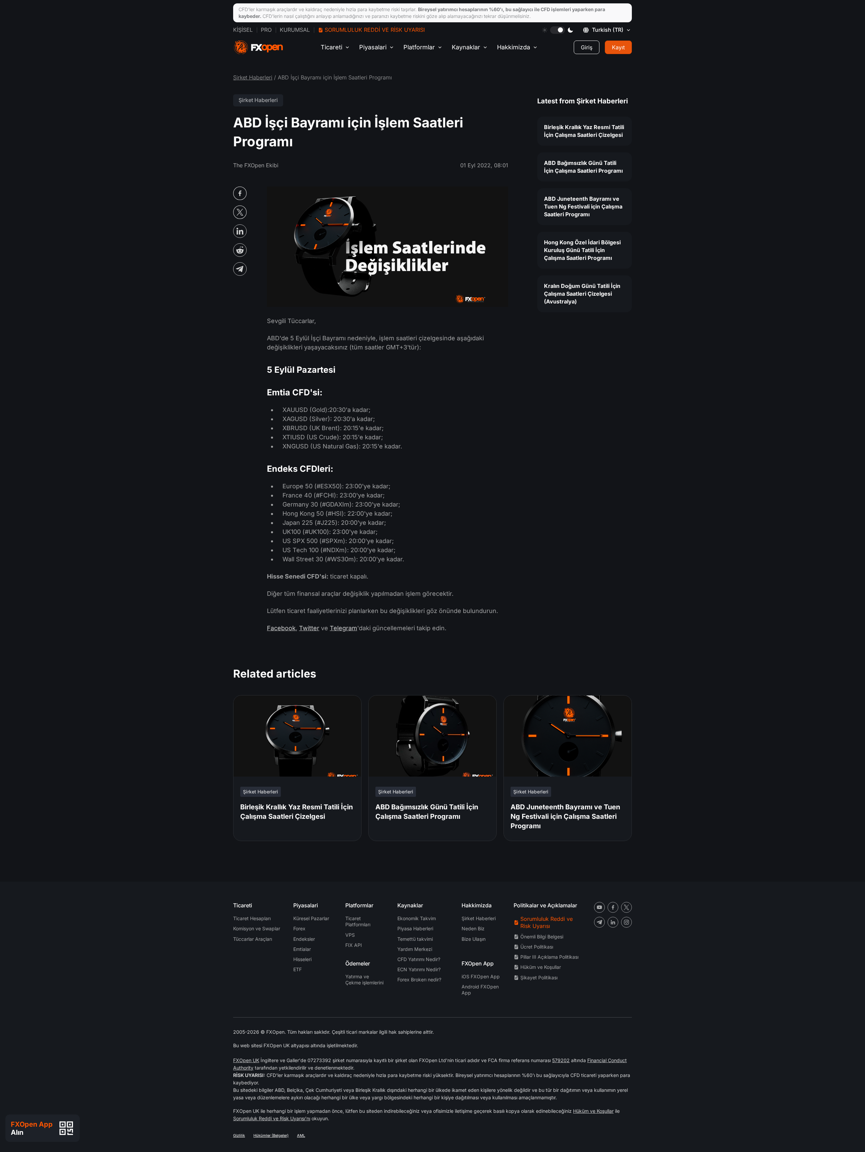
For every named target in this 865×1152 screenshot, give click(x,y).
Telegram (343, 628)
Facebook (281, 628)
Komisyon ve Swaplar (256, 928)
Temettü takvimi (415, 939)
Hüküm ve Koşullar (540, 967)
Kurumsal (295, 29)
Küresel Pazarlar (311, 918)
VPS (350, 935)
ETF (297, 969)
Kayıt (618, 47)
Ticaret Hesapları (252, 918)
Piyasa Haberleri (415, 928)
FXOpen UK (246, 1060)
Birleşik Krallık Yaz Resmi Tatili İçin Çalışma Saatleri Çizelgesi (584, 131)
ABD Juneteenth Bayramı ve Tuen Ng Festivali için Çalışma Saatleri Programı (583, 206)
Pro (266, 29)
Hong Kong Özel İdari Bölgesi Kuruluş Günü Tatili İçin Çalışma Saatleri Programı (582, 250)
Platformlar (419, 47)
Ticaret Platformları (357, 921)
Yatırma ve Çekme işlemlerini (364, 979)
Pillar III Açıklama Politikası (549, 957)
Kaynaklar (466, 47)
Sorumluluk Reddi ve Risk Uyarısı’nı (271, 1118)
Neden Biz (473, 928)
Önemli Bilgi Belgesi (541, 936)
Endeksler (304, 939)
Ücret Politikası (536, 947)
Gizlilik (239, 1135)
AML (301, 1135)
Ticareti (331, 47)
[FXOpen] (258, 47)
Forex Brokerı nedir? (419, 979)
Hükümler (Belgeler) (271, 1135)
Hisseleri (302, 959)
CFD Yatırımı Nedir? (418, 959)
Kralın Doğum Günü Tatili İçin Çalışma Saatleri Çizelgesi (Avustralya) (582, 294)
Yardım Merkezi (414, 949)
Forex (299, 928)
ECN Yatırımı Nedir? (419, 969)
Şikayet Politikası (539, 977)
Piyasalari (373, 47)
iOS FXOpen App (481, 976)
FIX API (353, 945)
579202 (561, 1060)
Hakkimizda (513, 47)
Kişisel (243, 29)
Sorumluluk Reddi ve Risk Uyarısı (375, 29)
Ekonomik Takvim (416, 918)
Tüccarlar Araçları (252, 939)
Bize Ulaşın (474, 939)
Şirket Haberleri (252, 77)
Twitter (309, 628)
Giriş (586, 47)
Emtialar (302, 949)
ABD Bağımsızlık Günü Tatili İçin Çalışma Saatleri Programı (583, 167)
